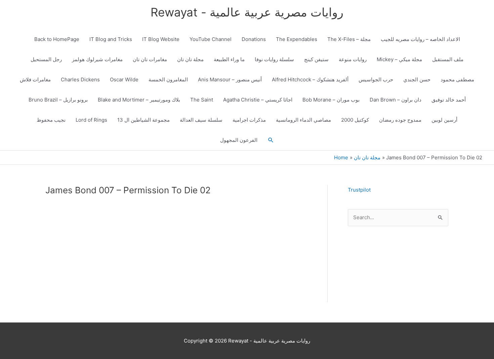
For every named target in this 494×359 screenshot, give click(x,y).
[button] (270, 140)
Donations (254, 39)
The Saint (201, 99)
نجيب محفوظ (51, 120)
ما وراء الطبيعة (229, 59)
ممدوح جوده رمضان (400, 120)
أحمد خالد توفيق (448, 99)
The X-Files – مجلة (349, 39)
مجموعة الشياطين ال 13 (143, 120)
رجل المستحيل (46, 59)
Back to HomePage (56, 39)
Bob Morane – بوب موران (331, 99)
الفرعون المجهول (238, 140)
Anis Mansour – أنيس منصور (230, 79)
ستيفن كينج (316, 59)
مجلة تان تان (190, 59)
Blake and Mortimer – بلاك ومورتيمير (139, 99)
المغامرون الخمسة (168, 79)
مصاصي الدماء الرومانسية (303, 120)
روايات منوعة (353, 59)
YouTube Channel (211, 39)
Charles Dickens (80, 79)
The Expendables (296, 39)
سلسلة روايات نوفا (274, 59)
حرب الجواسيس (376, 79)
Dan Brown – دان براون (395, 99)
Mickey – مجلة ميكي (399, 59)
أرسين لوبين (444, 120)
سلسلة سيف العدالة (201, 120)
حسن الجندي (416, 79)
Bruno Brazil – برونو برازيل (58, 99)
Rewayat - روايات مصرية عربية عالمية (247, 12)
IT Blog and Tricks (110, 39)
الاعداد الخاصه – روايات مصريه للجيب (420, 39)
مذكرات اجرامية (249, 120)
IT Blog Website (160, 39)
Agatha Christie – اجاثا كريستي (257, 99)
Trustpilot (359, 190)
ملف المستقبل (447, 59)
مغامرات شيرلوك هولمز (97, 59)
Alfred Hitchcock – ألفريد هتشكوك (310, 79)
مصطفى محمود (457, 79)
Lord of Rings (91, 120)
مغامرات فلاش (35, 79)
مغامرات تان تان (150, 59)
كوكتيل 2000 (355, 120)
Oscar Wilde (124, 79)
